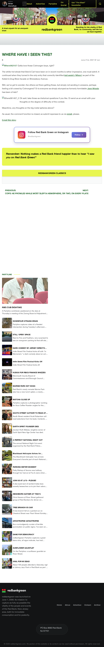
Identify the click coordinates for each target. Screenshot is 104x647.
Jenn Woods (93, 88)
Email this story (9, 120)
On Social (63, 3)
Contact (87, 605)
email (69, 114)
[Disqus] (52, 233)
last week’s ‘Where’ (73, 75)
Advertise (40, 4)
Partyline (53, 4)
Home (59, 605)
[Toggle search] (100, 4)
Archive (97, 605)
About (29, 4)
